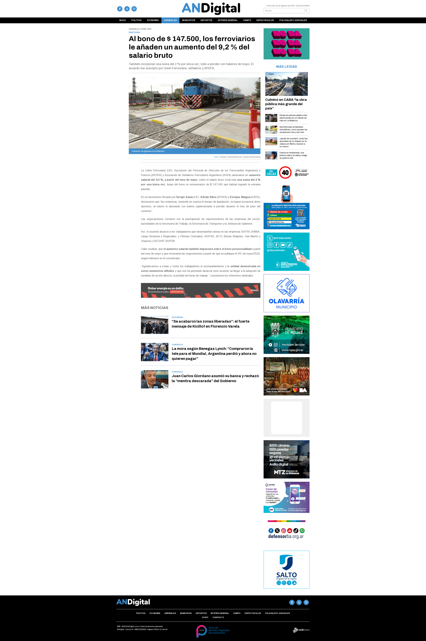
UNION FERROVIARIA (251, 157)
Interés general (228, 20)
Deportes (206, 20)
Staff (205, 617)
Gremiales (170, 20)
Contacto (218, 617)
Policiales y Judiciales (293, 20)
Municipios (188, 20)
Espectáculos (265, 20)
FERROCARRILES (234, 157)
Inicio (122, 20)
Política (136, 20)
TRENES (222, 157)
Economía (153, 20)
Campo (247, 20)
